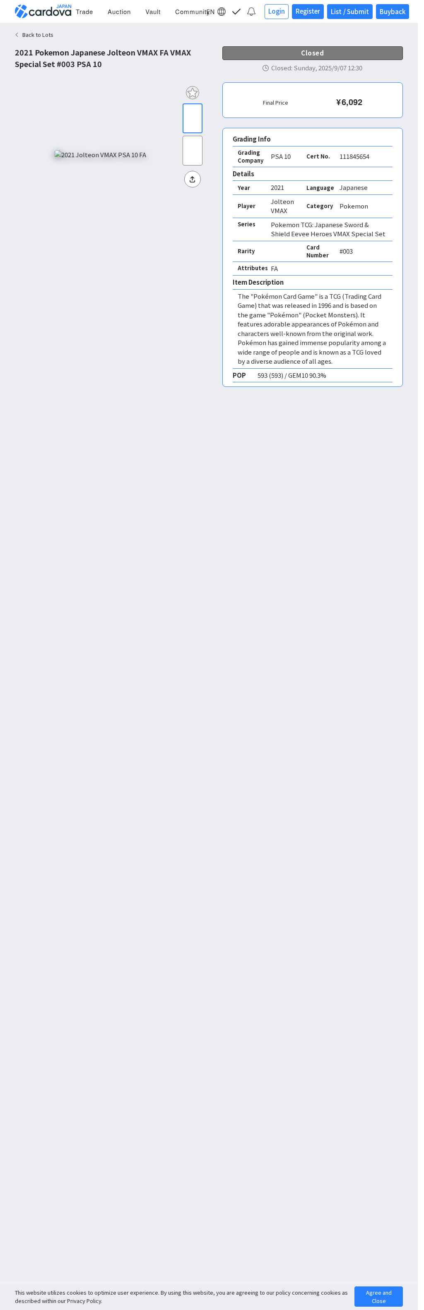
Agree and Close (379, 1296)
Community (192, 11)
